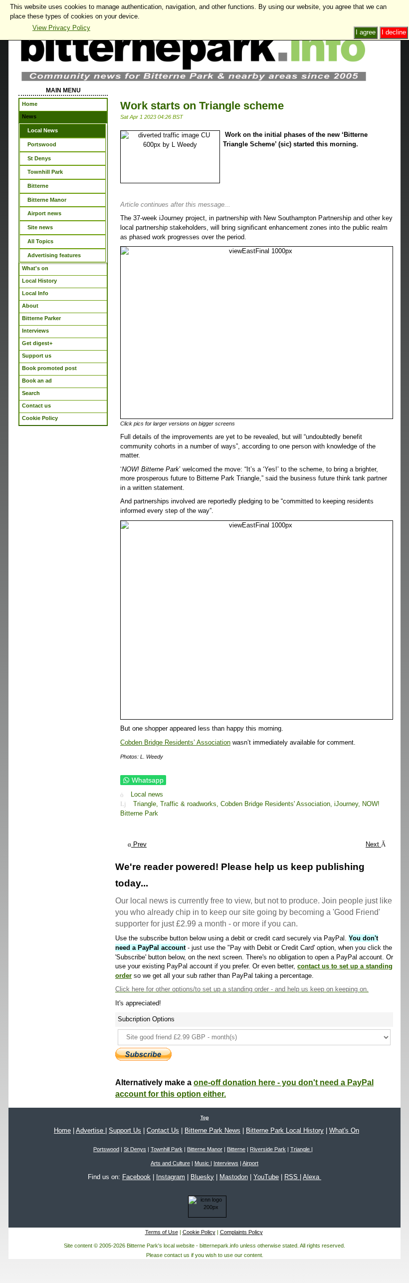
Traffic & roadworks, (190, 804)
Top (205, 1117)
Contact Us (163, 1130)
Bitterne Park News (212, 1130)
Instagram (170, 1177)
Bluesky (202, 1177)
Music (202, 1163)
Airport (250, 1163)
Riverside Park (268, 1149)
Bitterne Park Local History (285, 1130)
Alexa (312, 1177)
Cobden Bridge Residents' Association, (277, 804)
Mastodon (233, 1177)
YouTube (266, 1177)
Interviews (225, 1163)
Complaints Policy (241, 1232)
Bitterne (236, 1149)
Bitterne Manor (204, 1149)
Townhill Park (167, 1149)
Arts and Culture (170, 1163)
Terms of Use (161, 1232)
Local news (147, 795)
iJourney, (348, 804)
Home (62, 1130)
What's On (344, 1130)
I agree (366, 32)
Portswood (106, 1149)
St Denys (135, 1149)
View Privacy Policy (61, 27)
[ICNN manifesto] (204, 1208)
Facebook (136, 1177)
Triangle (300, 1149)
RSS (292, 1177)
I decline (394, 32)
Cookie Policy (199, 1232)
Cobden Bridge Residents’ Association (175, 742)
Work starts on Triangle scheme (202, 105)
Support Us (125, 1130)
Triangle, (146, 804)
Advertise (90, 1130)
